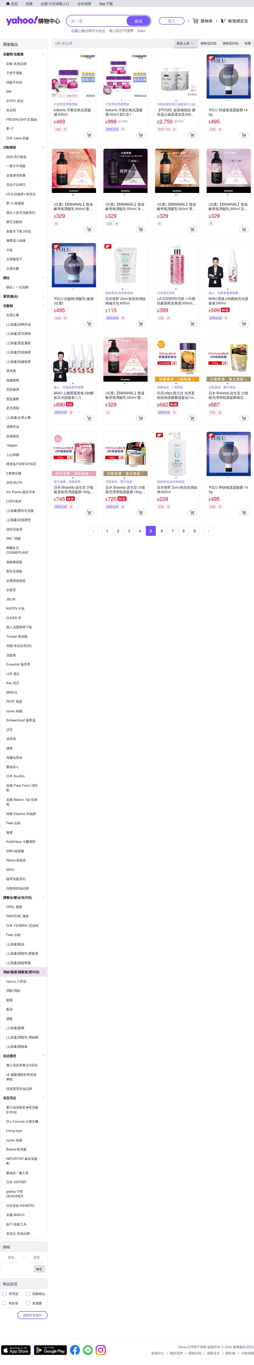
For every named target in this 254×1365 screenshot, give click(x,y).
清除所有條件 (32, 1315)
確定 (39, 1268)
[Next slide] (93, 76)
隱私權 (230, 1353)
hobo (141, 30)
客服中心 (157, 1353)
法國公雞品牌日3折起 (88, 30)
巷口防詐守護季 (121, 30)
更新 (250, 1346)
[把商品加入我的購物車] (89, 135)
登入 (171, 20)
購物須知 (195, 1353)
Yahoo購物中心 (33, 21)
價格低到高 (208, 43)
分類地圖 (247, 1353)
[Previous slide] (55, 76)
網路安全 (213, 1353)
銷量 (248, 43)
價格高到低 (230, 43)
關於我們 (176, 1353)
